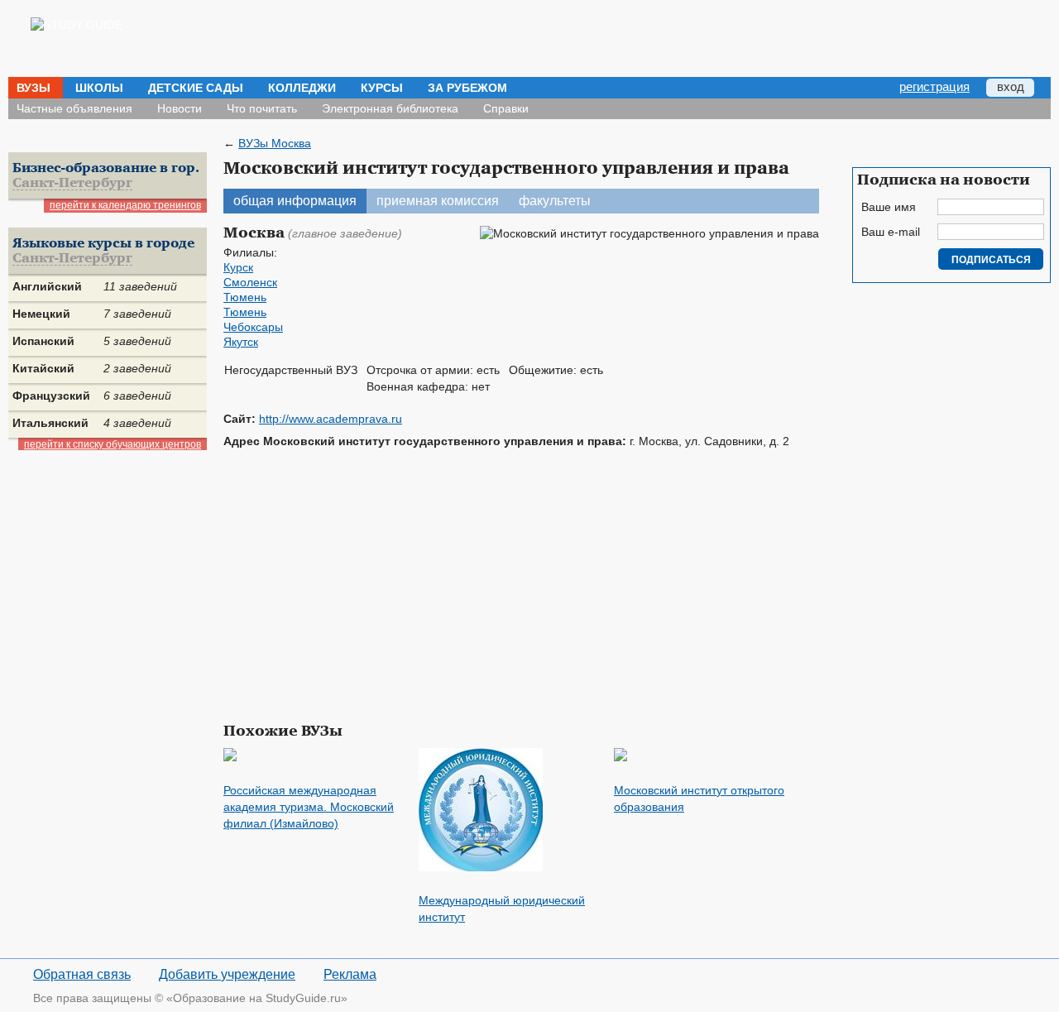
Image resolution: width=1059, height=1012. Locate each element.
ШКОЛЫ (99, 87)
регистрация (934, 86)
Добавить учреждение (227, 974)
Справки (506, 108)
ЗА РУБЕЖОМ (467, 87)
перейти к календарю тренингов (125, 205)
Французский (51, 395)
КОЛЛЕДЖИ (302, 87)
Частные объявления (74, 108)
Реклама (349, 974)
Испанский (43, 341)
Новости (179, 108)
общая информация (295, 201)
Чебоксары (253, 326)
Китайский (43, 368)
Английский (47, 286)
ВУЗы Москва (274, 143)
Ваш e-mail (890, 231)
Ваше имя (888, 206)
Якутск (240, 341)
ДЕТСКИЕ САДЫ (195, 87)
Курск (238, 267)
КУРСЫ (382, 87)
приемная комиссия (437, 201)
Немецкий (41, 313)
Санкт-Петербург (72, 183)
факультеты (555, 201)
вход (1010, 86)
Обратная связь (82, 974)
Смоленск (250, 282)
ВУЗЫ (33, 87)
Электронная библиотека (390, 108)
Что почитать (262, 108)
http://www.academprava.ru (330, 418)
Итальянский (50, 422)
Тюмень (244, 297)
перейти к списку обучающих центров (112, 444)
